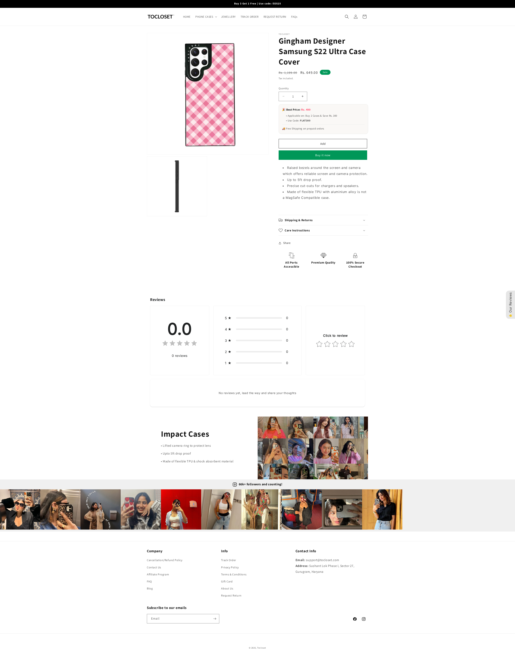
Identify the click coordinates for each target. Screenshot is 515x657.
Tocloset (261, 647)
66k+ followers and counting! (260, 484)
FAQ (149, 581)
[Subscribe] (214, 618)
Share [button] (287, 243)
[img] (179, 344)
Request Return (231, 595)
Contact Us (154, 567)
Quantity (284, 88)
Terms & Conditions (233, 574)
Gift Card (227, 581)
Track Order (228, 560)
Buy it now (323, 155)
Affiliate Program (158, 574)
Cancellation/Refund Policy (164, 560)
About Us (227, 588)
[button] (206, 16)
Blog (150, 588)
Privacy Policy (230, 567)
